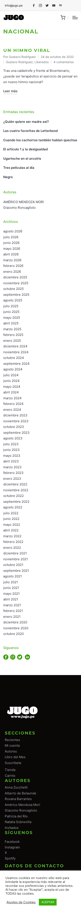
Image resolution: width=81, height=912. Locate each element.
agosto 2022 (12, 507)
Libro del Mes (15, 757)
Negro (8, 177)
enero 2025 (12, 341)
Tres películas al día (18, 168)
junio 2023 (11, 450)
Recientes (12, 740)
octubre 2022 (13, 496)
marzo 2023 (12, 467)
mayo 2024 (11, 387)
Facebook (12, 842)
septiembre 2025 (16, 294)
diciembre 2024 (15, 346)
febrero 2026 (13, 266)
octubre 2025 (13, 289)
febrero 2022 (13, 542)
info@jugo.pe (14, 5)
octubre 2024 (13, 358)
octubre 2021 (13, 565)
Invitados (12, 828)
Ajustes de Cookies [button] (21, 902)
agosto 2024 (12, 369)
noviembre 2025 (15, 283)
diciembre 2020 (15, 622)
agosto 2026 (12, 231)
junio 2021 (11, 588)
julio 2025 (10, 306)
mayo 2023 (11, 456)
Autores (11, 751)
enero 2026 (12, 271)
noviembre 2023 (16, 421)
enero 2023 (12, 479)
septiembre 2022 (16, 502)
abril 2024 (11, 392)
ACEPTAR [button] (47, 902)
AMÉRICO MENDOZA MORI (23, 202)
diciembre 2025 (15, 277)
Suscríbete (13, 763)
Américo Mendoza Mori (22, 805)
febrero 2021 (13, 611)
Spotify (10, 858)
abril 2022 (11, 530)
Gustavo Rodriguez (19, 62)
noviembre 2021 (15, 559)
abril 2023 (11, 461)
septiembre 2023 (16, 433)
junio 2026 (11, 243)
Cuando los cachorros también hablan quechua (40, 140)
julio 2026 (10, 237)
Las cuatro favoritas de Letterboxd (30, 131)
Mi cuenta (12, 745)
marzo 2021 (12, 605)
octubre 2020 (13, 634)
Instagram (12, 847)
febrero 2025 (13, 335)
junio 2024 (11, 381)
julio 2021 (10, 582)
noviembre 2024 (16, 352)
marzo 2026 (12, 260)
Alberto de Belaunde (20, 793)
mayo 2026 (11, 248)
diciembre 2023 (15, 415)
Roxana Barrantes (18, 799)
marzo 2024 (12, 398)
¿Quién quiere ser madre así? (26, 122)
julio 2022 (10, 513)
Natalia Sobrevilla (18, 822)
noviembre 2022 (15, 490)
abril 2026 (11, 254)
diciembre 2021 (15, 553)
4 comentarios (64, 62)
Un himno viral (26, 50)
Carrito (10, 776)
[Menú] (75, 17)
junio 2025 (11, 312)
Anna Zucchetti (16, 787)
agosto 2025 (12, 300)
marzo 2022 (12, 536)
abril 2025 (11, 323)
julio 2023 (11, 444)
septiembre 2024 (16, 364)
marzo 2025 (12, 329)
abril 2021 (10, 599)
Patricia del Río (16, 816)
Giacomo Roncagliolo (19, 207)
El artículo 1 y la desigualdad (25, 149)
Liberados (42, 62)
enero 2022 (12, 548)
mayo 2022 (11, 525)
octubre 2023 (13, 427)
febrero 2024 (13, 404)
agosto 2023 (12, 438)
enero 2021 (12, 617)
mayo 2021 (11, 594)
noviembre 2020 (15, 628)
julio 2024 (11, 375)
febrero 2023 (13, 473)
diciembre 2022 (15, 484)
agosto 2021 (12, 576)
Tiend (9, 770)
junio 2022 (11, 519)
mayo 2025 (11, 318)
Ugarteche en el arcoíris (22, 158)
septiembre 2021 (16, 571)
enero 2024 (12, 410)
